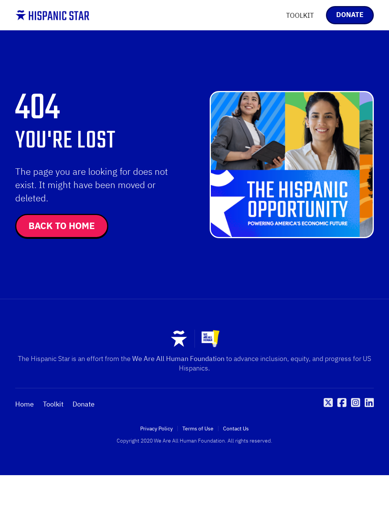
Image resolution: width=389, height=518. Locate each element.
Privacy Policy (156, 428)
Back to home (61, 226)
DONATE (350, 14)
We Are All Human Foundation (178, 358)
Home (24, 404)
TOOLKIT (300, 15)
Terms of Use (197, 428)
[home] (52, 15)
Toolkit (53, 404)
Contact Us (236, 428)
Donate (84, 404)
